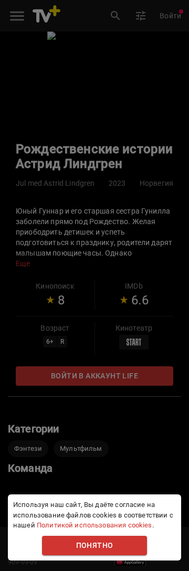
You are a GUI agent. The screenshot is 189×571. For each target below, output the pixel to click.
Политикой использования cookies (94, 525)
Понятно (94, 545)
